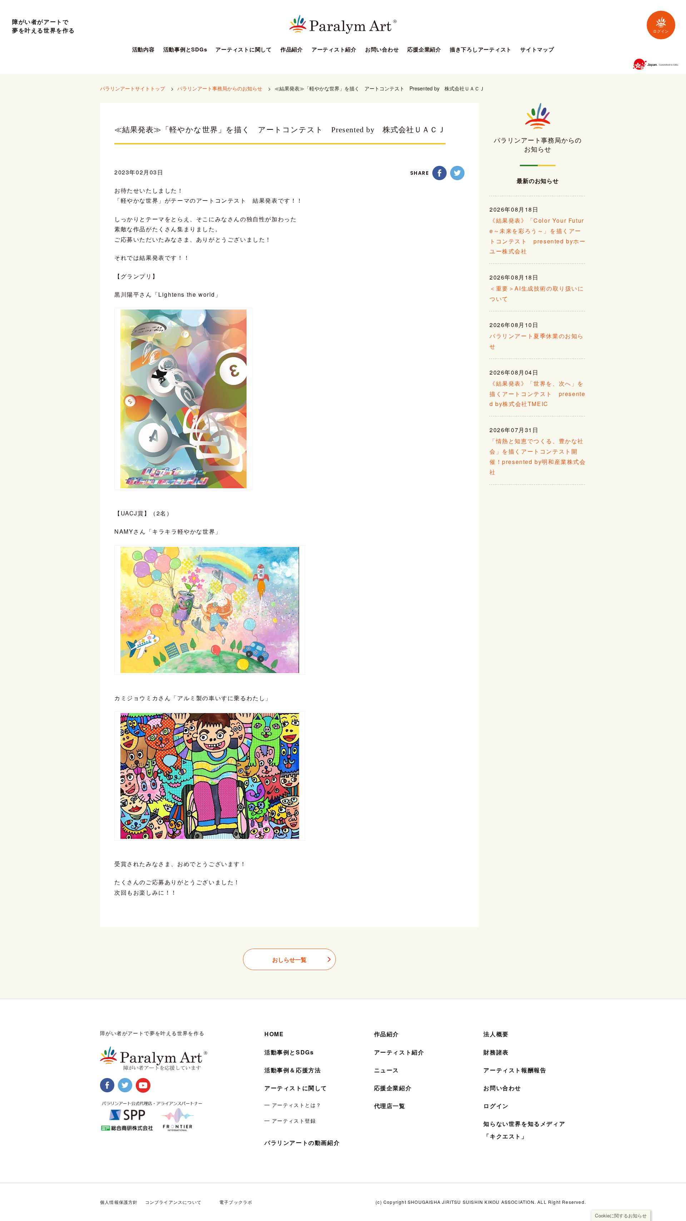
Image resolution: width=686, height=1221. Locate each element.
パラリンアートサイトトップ (132, 88)
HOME (274, 1034)
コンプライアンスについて (173, 1202)
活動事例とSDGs (185, 50)
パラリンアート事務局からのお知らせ (219, 88)
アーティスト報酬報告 (514, 1070)
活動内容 (143, 50)
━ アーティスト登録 (290, 1120)
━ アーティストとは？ (292, 1104)
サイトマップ (537, 50)
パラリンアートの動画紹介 (302, 1142)
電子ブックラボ (235, 1202)
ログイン (661, 31)
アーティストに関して (243, 50)
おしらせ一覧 (289, 959)
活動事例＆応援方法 (292, 1070)
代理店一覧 (390, 1106)
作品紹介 (291, 50)
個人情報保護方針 (119, 1202)
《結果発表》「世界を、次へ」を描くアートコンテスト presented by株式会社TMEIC (537, 393)
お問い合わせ (382, 50)
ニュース (386, 1070)
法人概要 (495, 1034)
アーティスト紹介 (334, 50)
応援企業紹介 (424, 50)
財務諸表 (495, 1052)
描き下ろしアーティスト (481, 50)
